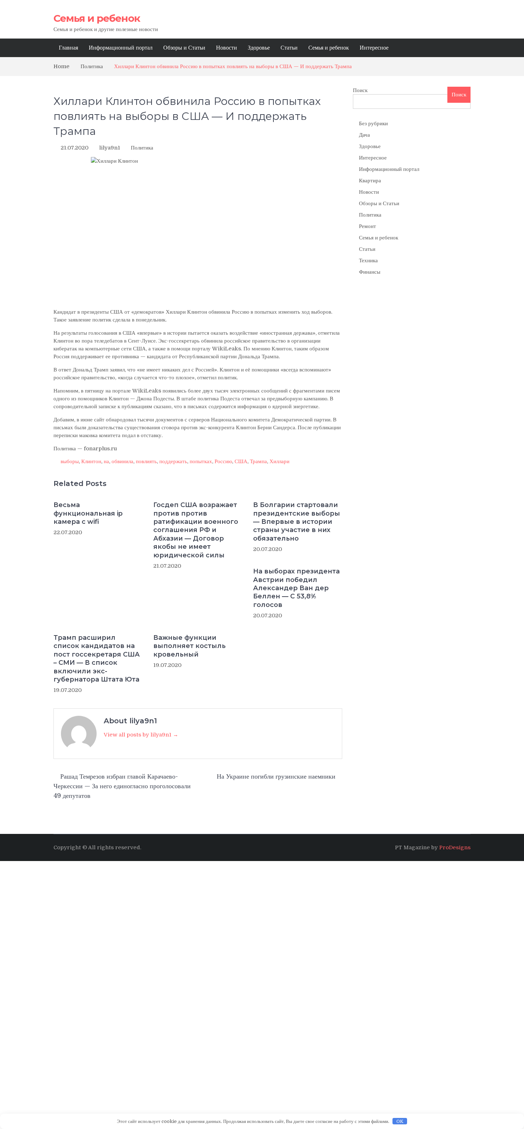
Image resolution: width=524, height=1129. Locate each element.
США (241, 461)
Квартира (370, 180)
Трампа (258, 461)
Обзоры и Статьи (184, 48)
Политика (142, 148)
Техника (368, 260)
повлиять (146, 461)
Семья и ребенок (96, 18)
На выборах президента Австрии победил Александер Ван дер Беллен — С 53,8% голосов (296, 588)
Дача (364, 135)
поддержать (173, 461)
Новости (226, 48)
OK (400, 1121)
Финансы (369, 272)
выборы (70, 461)
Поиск (360, 90)
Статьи (289, 48)
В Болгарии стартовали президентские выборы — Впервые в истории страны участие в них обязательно (296, 521)
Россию (223, 461)
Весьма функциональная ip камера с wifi (88, 513)
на (106, 461)
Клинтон (91, 461)
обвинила (122, 461)
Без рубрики (373, 123)
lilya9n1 (109, 148)
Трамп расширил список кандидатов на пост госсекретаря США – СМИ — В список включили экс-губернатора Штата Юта (96, 658)
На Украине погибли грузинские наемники (276, 776)
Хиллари (279, 461)
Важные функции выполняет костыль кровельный (189, 646)
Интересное (374, 48)
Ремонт (367, 226)
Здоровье (259, 48)
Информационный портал (121, 48)
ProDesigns (455, 847)
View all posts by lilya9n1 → (141, 734)
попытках (201, 461)
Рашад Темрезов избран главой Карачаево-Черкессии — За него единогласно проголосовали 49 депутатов (122, 786)
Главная (68, 48)
